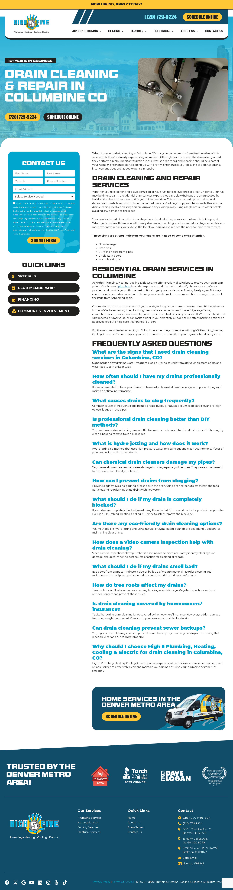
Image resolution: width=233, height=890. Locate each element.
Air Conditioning (85, 31)
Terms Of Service (123, 881)
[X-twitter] (15, 882)
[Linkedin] (40, 882)
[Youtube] (31, 882)
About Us (188, 31)
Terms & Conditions (21, 234)
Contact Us (214, 31)
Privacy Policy (64, 230)
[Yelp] (56, 882)
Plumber (136, 31)
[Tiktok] (64, 882)
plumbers (124, 286)
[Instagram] (48, 882)
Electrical (162, 31)
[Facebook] (7, 882)
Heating (114, 31)
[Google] (23, 882)
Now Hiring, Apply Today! (116, 4)
